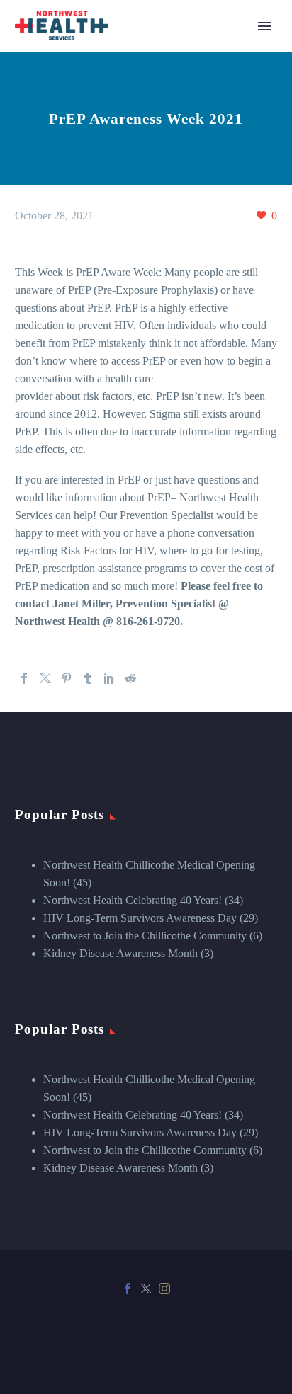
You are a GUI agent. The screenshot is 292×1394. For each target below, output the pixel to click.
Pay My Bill (158, 435)
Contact (148, 453)
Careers (148, 400)
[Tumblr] (88, 678)
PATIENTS (157, 223)
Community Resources (182, 205)
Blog (142, 46)
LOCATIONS (163, 311)
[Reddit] (130, 678)
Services (150, 99)
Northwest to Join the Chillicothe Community (145, 936)
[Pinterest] (66, 678)
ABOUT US (160, 329)
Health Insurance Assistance (194, 187)
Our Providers (162, 382)
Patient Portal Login (175, 276)
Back (143, 81)
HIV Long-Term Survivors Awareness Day (140, 918)
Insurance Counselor (177, 506)
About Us (153, 364)
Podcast (148, 417)
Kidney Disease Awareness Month (120, 953)
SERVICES (158, 63)
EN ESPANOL (166, 293)
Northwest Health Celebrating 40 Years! (132, 900)
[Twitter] (45, 678)
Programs (152, 170)
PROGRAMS (163, 134)
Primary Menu (264, 26)
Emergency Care (168, 116)
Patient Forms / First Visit (188, 258)
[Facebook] (24, 678)
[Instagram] (164, 1288)
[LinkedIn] (109, 678)
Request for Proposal (178, 524)
